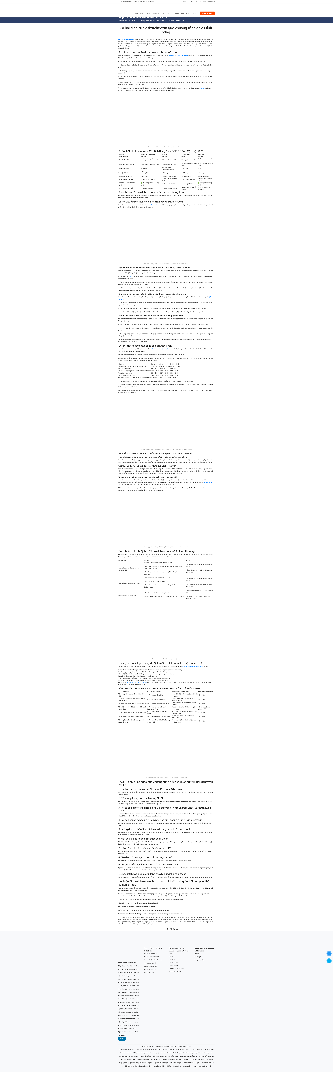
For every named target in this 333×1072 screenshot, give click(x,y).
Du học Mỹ (172, 956)
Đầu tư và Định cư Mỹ (150, 954)
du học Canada (208, 482)
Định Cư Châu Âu (181, 13)
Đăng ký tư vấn (199, 960)
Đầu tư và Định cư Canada (151, 957)
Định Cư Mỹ (139, 13)
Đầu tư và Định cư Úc (150, 963)
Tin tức (194, 13)
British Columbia (182, 56)
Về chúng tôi (198, 957)
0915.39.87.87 (195, 1)
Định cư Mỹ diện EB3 (150, 969)
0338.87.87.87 (185, 1)
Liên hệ (197, 954)
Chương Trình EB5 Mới (150, 966)
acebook (122, 1038)
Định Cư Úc (167, 13)
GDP (129, 276)
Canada (202, 88)
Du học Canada (173, 962)
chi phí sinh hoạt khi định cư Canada (160, 349)
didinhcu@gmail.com (209, 1)
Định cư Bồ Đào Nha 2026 (177, 969)
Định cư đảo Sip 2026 (175, 972)
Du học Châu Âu (173, 965)
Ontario (171, 56)
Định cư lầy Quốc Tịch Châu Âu (153, 960)
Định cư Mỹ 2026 (149, 972)
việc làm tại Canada (154, 205)
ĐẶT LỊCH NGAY (207, 13)
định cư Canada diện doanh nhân (192, 666)
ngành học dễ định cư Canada (137, 682)
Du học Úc (172, 959)
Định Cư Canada (153, 13)
